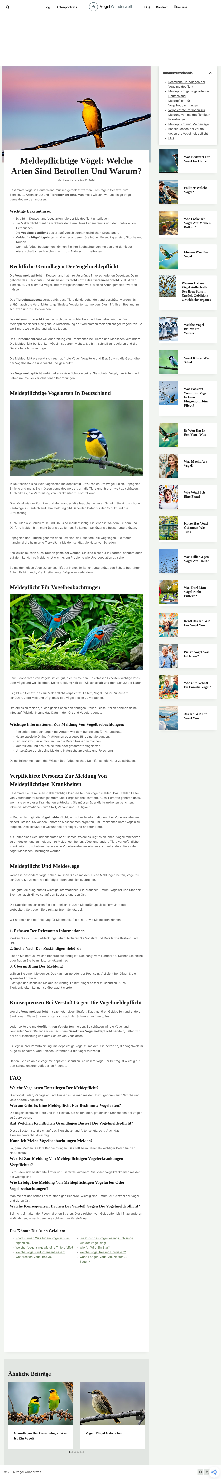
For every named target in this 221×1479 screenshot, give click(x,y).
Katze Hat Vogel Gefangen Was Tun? (196, 527)
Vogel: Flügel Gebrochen (103, 1433)
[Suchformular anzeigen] (7, 7)
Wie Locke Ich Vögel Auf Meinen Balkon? (197, 223)
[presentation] (40, 1403)
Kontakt (162, 7)
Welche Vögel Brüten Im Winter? (194, 329)
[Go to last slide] (14, 1416)
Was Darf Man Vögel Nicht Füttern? (195, 592)
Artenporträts (66, 7)
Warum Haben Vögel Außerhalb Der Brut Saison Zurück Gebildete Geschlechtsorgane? (196, 291)
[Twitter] (207, 1472)
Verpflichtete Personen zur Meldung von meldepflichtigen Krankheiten (189, 114)
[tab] (69, 1452)
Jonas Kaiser (70, 180)
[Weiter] (139, 1416)
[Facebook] (200, 1472)
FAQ (147, 7)
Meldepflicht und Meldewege (188, 124)
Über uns (181, 7)
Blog (47, 7)
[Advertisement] (110, 40)
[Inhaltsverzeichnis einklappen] (211, 73)
